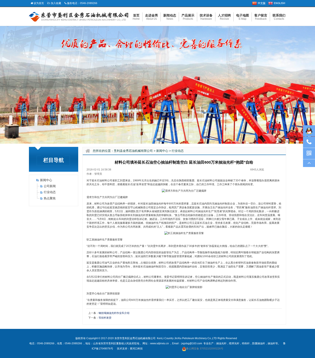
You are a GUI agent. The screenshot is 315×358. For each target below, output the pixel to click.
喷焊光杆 (234, 343)
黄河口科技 (136, 348)
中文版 (262, 3)
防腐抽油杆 (258, 343)
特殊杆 (246, 343)
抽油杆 (271, 343)
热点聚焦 (50, 198)
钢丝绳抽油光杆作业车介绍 (114, 313)
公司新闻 (50, 186)
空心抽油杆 (201, 276)
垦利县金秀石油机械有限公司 (133, 150)
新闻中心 (46, 180)
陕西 (181, 180)
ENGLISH (279, 3)
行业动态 (50, 192)
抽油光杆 (158, 203)
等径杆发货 (105, 317)
